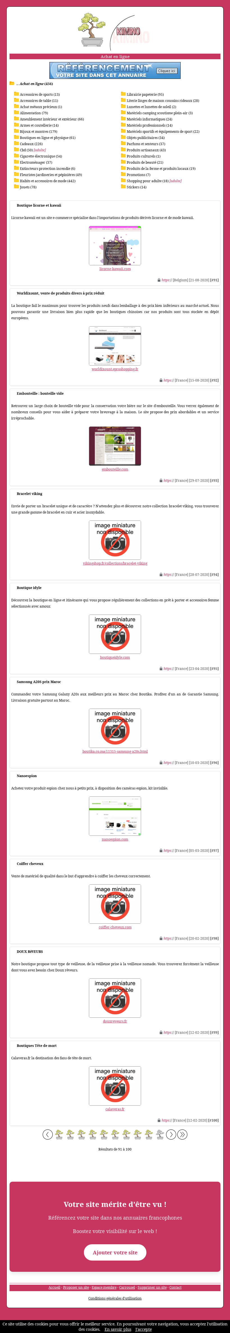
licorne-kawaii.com (115, 268)
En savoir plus (118, 1329)
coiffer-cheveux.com (115, 927)
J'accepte (143, 1329)
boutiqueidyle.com (115, 657)
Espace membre (104, 1287)
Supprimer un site (152, 1287)
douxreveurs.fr (115, 1021)
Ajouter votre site (115, 1252)
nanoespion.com (115, 839)
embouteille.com (115, 469)
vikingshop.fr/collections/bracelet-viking (115, 563)
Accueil (54, 1287)
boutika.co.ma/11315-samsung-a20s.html (115, 751)
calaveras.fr (115, 1109)
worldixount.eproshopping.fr (115, 369)
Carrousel (127, 1287)
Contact (175, 1287)
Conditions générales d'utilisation (115, 1298)
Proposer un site (76, 1287)
